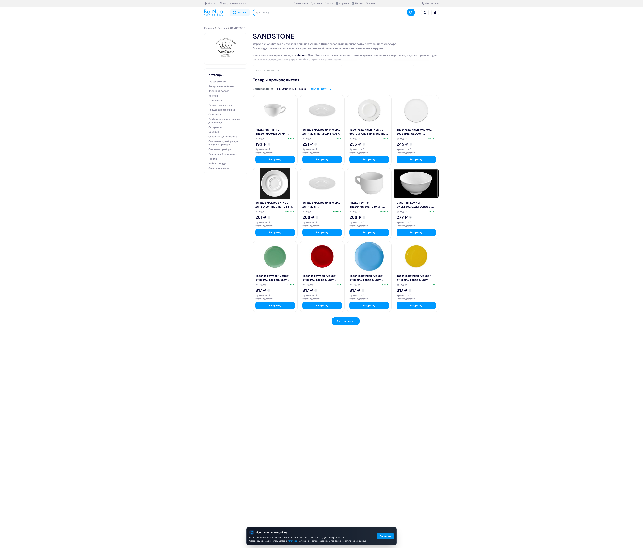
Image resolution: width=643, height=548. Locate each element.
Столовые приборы (219, 149)
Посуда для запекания (221, 109)
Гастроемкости (217, 81)
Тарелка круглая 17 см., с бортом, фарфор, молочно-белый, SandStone (368, 132)
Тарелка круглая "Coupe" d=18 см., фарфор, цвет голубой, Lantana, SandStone (368, 278)
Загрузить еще (345, 321)
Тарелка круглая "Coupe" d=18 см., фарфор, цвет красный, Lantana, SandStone (322, 278)
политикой (293, 541)
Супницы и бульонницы (222, 154)
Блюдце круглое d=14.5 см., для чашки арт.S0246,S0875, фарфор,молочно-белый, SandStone (321, 132)
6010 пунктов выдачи (235, 3)
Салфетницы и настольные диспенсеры (224, 121)
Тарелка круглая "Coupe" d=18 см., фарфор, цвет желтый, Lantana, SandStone (416, 278)
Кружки (213, 95)
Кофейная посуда (218, 90)
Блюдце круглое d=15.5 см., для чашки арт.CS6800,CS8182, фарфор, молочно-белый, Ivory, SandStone (321, 205)
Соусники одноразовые (222, 136)
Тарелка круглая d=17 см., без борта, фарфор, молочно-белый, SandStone (415, 132)
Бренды (222, 28)
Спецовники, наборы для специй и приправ (223, 143)
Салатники (214, 114)
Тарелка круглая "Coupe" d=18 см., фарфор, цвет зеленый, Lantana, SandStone (274, 278)
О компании (301, 3)
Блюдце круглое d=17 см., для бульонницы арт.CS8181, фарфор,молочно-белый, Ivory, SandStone (274, 205)
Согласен (385, 536)
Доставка (316, 3)
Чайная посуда (217, 163)
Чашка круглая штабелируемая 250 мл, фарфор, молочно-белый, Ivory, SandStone (366, 205)
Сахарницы (215, 127)
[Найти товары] (410, 12)
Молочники (215, 100)
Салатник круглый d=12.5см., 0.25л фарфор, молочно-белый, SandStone (415, 205)
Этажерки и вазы (218, 168)
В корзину (275, 159)
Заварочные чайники (221, 86)
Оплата (329, 3)
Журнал (370, 3)
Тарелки (213, 158)
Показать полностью (266, 70)
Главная (209, 28)
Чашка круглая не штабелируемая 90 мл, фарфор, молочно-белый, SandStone (272, 132)
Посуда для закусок (220, 105)
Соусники (214, 131)
